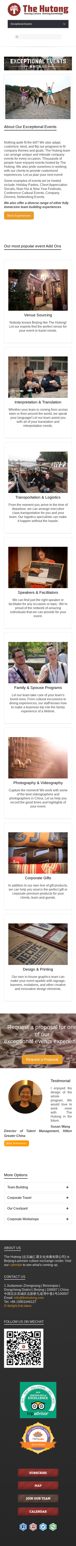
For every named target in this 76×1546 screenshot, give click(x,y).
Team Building (17, 1187)
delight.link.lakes (17, 1305)
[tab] (38, 1187)
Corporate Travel (19, 1197)
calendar (16, 1265)
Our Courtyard (17, 1208)
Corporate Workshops (23, 1219)
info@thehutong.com (29, 1297)
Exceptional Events (21, 24)
